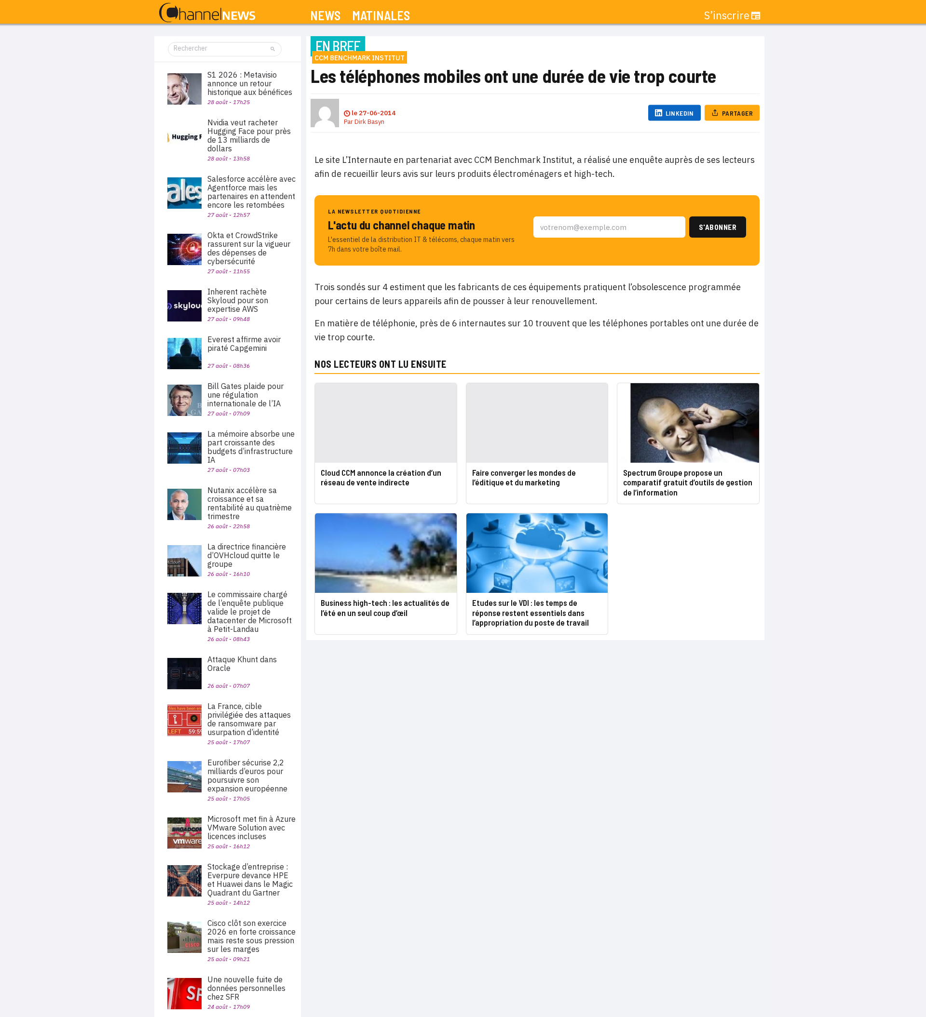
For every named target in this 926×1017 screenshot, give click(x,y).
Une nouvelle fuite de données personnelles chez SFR (246, 988)
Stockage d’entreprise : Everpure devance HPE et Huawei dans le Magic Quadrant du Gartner (250, 879)
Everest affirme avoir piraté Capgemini (244, 344)
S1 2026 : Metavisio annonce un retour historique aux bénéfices (249, 83)
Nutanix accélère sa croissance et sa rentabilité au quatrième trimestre (249, 503)
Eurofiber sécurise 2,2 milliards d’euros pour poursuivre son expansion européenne (247, 775)
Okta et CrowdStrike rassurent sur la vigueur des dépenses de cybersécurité (248, 248)
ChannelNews (207, 13)
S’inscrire (726, 15)
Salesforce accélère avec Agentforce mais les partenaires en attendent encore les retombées (251, 192)
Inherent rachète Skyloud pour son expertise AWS (237, 300)
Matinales (381, 16)
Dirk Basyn (369, 122)
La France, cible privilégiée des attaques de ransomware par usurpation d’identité (249, 719)
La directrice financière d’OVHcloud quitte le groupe (246, 555)
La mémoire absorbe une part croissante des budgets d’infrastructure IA (251, 447)
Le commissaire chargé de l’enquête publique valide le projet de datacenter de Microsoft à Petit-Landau (249, 611)
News (325, 16)
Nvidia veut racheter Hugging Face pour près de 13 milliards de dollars (249, 135)
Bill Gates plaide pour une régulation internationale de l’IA (245, 394)
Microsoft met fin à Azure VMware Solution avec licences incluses (251, 827)
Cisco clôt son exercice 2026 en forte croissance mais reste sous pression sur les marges (251, 936)
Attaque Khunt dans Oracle (242, 664)
